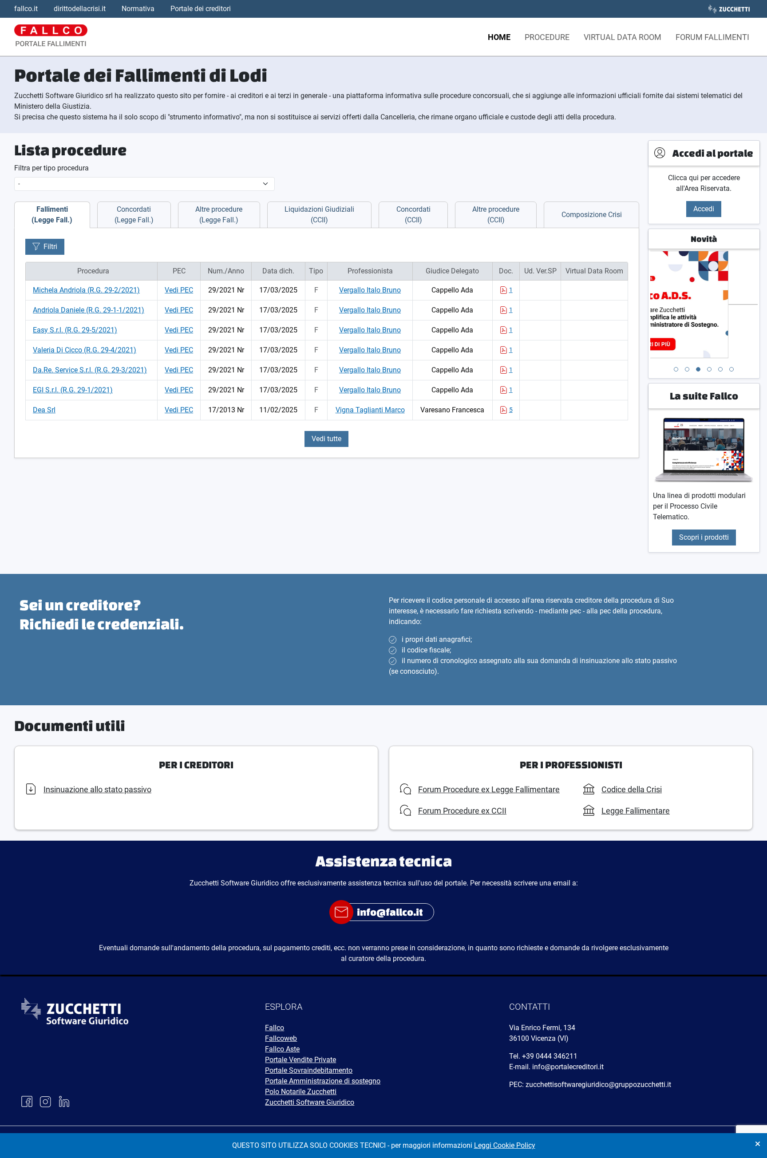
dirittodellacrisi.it (80, 8)
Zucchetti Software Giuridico (309, 1102)
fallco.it (26, 8)
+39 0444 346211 (549, 1056)
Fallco (274, 1028)
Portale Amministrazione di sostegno (322, 1081)
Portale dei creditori (200, 8)
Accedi (703, 209)
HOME (499, 37)
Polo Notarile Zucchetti (300, 1091)
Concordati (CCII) (413, 214)
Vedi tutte (326, 439)
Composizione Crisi (591, 214)
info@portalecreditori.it (568, 1067)
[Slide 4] (709, 369)
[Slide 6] (731, 369)
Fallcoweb (281, 1038)
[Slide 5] (720, 369)
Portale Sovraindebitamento (308, 1070)
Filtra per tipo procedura (51, 168)
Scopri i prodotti (704, 537)
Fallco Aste (282, 1049)
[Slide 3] (698, 369)
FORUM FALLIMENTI (712, 37)
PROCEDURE (547, 37)
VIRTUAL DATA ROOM (622, 37)
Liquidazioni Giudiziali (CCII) (319, 214)
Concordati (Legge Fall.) (134, 214)
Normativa (138, 8)
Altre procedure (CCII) (495, 214)
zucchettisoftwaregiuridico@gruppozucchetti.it (598, 1084)
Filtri (50, 246)
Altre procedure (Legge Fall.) (218, 214)
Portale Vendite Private (300, 1059)
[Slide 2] (687, 369)
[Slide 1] (676, 369)
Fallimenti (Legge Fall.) (52, 214)
